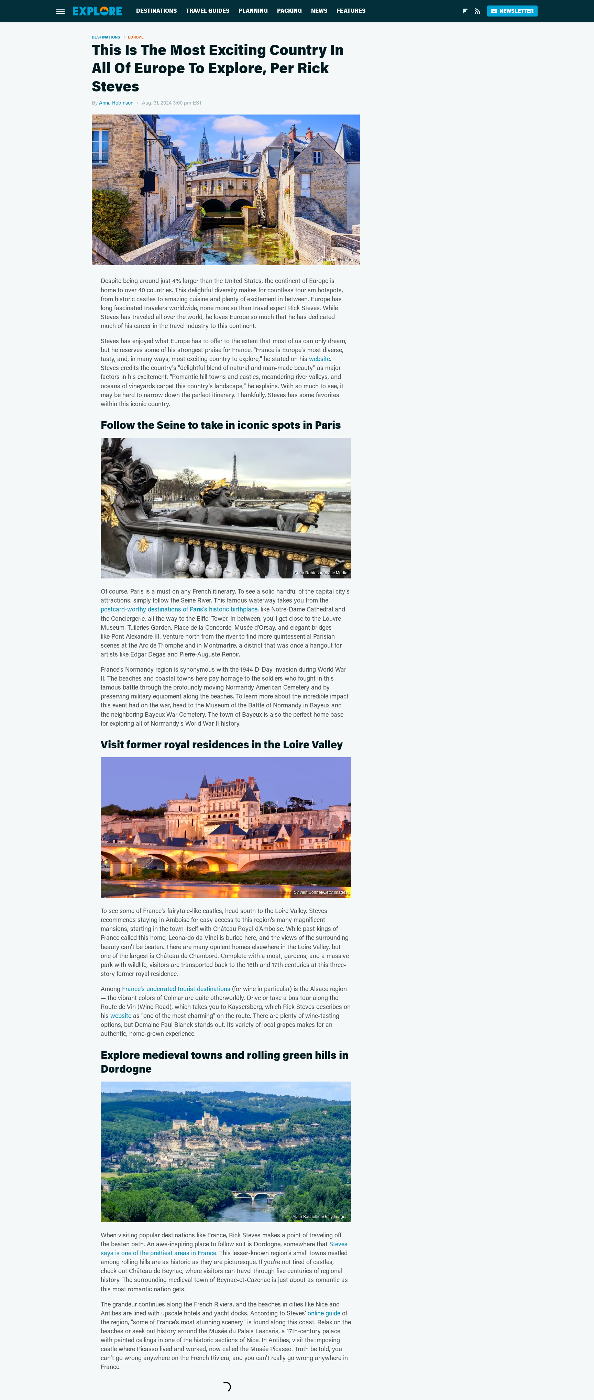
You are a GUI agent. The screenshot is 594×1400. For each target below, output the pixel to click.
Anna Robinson (116, 102)
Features (351, 10)
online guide (324, 1313)
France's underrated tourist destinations (176, 989)
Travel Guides (207, 10)
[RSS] (477, 11)
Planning (253, 10)
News (319, 10)
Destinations (156, 10)
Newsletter (516, 11)
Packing (289, 10)
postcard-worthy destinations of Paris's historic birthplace (179, 609)
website (319, 359)
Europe (136, 37)
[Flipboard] (465, 11)
